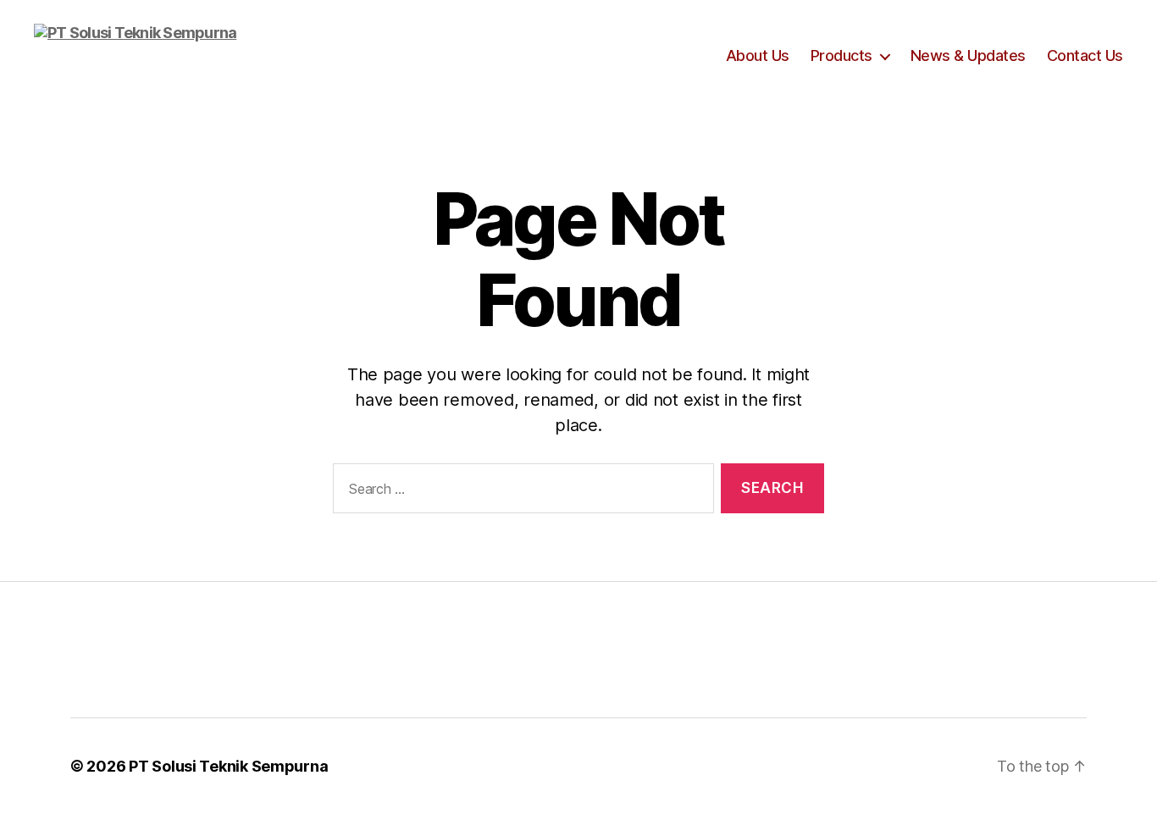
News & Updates (968, 55)
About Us (757, 55)
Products (841, 55)
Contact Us (1085, 55)
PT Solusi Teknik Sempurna (228, 766)
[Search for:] (520, 491)
